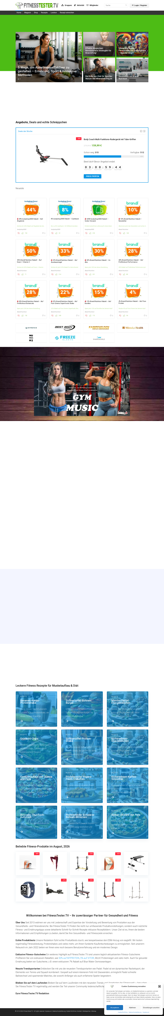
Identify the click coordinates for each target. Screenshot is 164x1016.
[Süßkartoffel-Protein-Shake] (82, 747)
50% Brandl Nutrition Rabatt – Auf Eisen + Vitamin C (29, 261)
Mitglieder (93, 5)
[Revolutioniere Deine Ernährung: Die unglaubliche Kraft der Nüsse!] (36, 549)
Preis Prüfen (92, 176)
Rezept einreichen (67, 13)
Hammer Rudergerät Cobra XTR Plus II (101, 139)
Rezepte (44, 13)
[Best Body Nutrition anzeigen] (65, 327)
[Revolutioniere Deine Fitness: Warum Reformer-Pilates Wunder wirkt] (82, 549)
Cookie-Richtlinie (123, 1012)
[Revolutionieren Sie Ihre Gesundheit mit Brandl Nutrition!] (82, 507)
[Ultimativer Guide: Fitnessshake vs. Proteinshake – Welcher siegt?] (127, 466)
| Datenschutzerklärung (58, 1011)
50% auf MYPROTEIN (69, 958)
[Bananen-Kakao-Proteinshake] (36, 709)
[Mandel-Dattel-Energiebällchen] (127, 709)
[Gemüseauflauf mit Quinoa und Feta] (36, 785)
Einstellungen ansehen (151, 1008)
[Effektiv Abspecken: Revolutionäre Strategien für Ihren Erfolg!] (82, 466)
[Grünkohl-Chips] (36, 747)
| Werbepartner (86, 1011)
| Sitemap (93, 1011)
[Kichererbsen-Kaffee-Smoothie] (127, 785)
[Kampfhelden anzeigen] (98, 327)
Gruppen (68, 5)
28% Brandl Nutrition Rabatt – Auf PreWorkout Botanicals (30, 302)
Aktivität (80, 5)
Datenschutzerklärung (135, 1012)
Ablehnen (132, 1008)
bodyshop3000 (21, 229)
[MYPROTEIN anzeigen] (31, 327)
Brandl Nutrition (123, 229)
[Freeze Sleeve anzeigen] (65, 337)
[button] (159, 986)
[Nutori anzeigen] (31, 337)
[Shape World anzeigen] (98, 337)
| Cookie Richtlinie (71, 1011)
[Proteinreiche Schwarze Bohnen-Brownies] (82, 822)
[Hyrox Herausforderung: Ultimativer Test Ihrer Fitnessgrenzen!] (127, 549)
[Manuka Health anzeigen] (132, 327)
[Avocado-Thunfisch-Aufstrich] (36, 822)
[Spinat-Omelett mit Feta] (127, 822)
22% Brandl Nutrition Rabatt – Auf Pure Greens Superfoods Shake (64, 302)
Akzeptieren (114, 1008)
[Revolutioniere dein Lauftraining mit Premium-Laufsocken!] (127, 507)
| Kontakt (79, 1011)
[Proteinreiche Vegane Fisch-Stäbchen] (82, 785)
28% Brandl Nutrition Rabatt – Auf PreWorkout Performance (131, 261)
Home (19, 13)
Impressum (146, 1012)
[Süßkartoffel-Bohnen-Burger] (82, 709)
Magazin (27, 13)
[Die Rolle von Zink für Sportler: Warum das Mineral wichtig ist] (36, 507)
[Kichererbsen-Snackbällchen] (127, 747)
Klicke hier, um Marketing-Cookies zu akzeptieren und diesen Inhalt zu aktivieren (82, 389)
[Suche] (126, 5)
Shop (36, 13)
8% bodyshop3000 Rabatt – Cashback (65, 219)
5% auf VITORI (87, 958)
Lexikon (54, 13)
